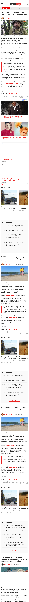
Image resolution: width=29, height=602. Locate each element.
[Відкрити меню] (2, 4)
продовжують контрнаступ (12, 83)
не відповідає (13, 317)
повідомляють (10, 295)
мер (27, 96)
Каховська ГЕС (22, 332)
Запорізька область (21, 97)
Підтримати (6, 8)
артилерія (4, 96)
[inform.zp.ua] (15, 4)
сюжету (16, 48)
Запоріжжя (14, 96)
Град (9, 96)
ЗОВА (17, 332)
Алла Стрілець (8, 564)
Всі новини (14, 250)
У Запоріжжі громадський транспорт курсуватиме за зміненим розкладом (9, 208)
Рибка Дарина (8, 18)
